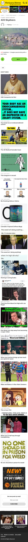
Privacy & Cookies (9, 534)
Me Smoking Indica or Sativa (10, 201)
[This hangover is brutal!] (14, 162)
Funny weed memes (8, 17)
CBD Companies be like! (8, 97)
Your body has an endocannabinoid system (12, 123)
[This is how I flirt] (14, 397)
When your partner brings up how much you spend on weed (13, 358)
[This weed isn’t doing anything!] (14, 239)
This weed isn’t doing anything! (11, 252)
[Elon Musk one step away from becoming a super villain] (14, 317)
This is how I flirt (6, 410)
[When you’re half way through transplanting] (14, 423)
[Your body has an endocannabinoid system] (14, 110)
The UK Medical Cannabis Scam (11, 150)
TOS (2, 534)
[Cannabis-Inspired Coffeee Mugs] (14, 214)
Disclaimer (18, 534)
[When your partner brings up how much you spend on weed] (14, 344)
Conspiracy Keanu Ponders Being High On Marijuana (7, 527)
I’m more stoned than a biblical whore (21, 526)
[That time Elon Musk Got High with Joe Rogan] (14, 290)
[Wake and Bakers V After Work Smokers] (14, 371)
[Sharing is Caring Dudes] (14, 265)
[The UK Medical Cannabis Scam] (14, 137)
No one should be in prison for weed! (12, 462)
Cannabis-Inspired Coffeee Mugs (11, 226)
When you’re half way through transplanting (10, 436)
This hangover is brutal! (8, 175)
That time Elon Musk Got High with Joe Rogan (13, 304)
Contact (3, 536)
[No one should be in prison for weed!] (14, 450)
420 (2, 52)
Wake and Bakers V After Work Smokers (13, 384)
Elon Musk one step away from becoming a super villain (14, 331)
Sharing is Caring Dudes (8, 277)
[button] (24, 2)
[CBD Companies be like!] (14, 84)
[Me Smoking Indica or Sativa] (14, 188)
